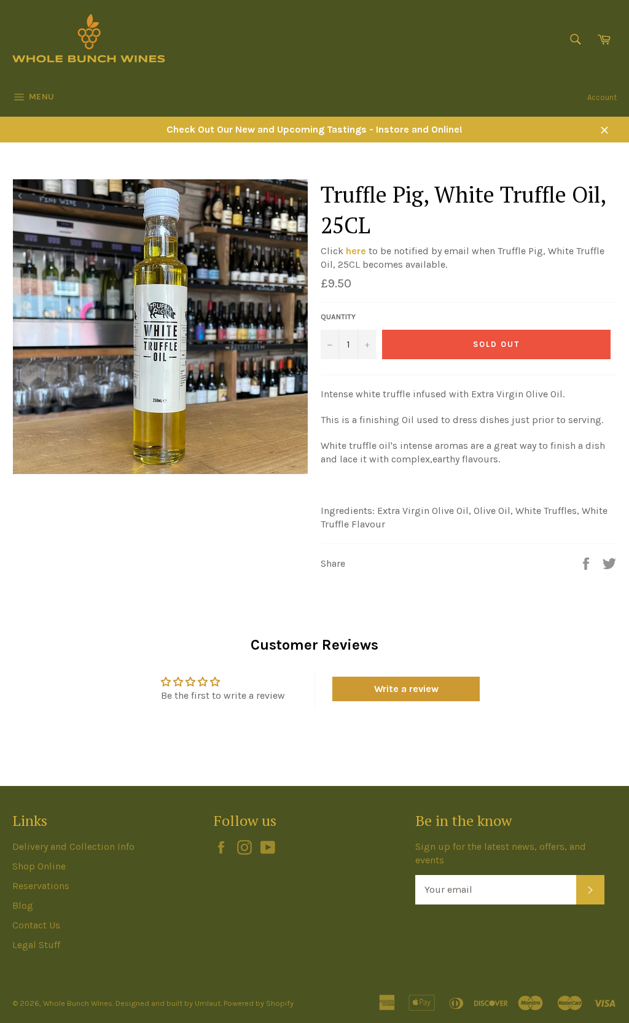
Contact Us (36, 925)
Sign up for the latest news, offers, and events (500, 853)
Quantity (338, 317)
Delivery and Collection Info (73, 846)
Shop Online (39, 866)
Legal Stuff (36, 945)
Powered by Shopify (259, 1003)
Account (602, 97)
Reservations (40, 886)
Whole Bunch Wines (77, 1003)
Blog (22, 905)
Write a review (406, 688)
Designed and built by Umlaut (168, 1003)
